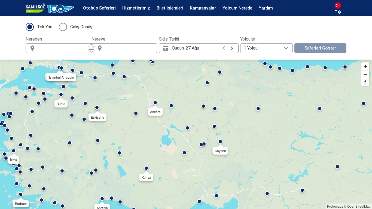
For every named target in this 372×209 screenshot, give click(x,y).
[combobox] (63, 48)
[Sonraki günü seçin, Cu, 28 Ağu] (231, 48)
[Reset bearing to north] (365, 82)
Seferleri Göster (320, 48)
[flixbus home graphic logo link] (50, 8)
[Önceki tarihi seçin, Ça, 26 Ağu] (223, 48)
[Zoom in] (365, 66)
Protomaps (335, 206)
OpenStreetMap (359, 206)
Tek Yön (44, 26)
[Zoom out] (365, 74)
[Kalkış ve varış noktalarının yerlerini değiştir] (91, 48)
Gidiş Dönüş (81, 26)
